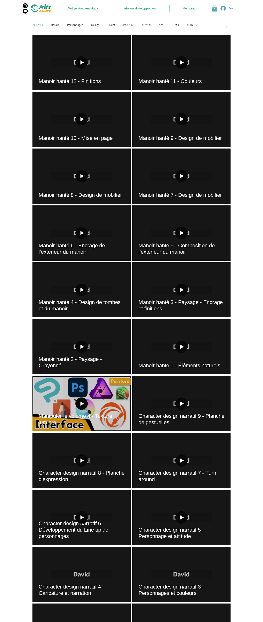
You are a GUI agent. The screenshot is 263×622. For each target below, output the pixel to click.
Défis (176, 25)
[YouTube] (25, 11)
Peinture (128, 25)
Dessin (55, 25)
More (190, 25)
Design (95, 25)
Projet (111, 25)
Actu (161, 25)
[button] (214, 8)
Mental (146, 25)
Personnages (75, 25)
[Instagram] (25, 5)
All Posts (37, 25)
